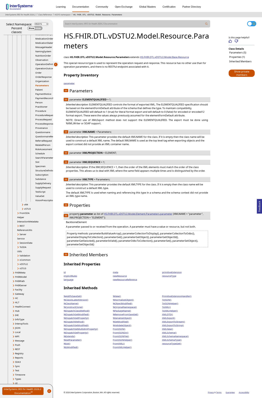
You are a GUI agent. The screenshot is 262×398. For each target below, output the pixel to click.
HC (16, 298)
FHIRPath (20, 281)
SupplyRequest (43, 187)
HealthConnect (22, 306)
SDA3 (18, 361)
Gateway (19, 293)
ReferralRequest (43, 140)
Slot (37, 161)
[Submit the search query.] (206, 23)
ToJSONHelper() (170, 303)
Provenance (41, 127)
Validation (25, 255)
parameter (69, 83)
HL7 (17, 302)
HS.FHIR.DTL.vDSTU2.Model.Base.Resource (164, 57)
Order (38, 72)
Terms (219, 392)
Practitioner (41, 106)
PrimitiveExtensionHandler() (176, 296)
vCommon (25, 259)
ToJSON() (166, 299)
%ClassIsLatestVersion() (76, 299)
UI (16, 383)
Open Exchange (124, 6)
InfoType (19, 319)
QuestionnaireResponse (47, 136)
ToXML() (166, 307)
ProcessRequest (43, 119)
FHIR (79, 14)
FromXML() (119, 343)
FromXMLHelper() (122, 347)
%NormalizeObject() (123, 299)
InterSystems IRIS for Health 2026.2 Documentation (24, 391)
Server (23, 234)
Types (18, 378)
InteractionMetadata (27, 221)
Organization (42, 81)
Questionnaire (42, 132)
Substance (40, 178)
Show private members (241, 73)
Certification (169, 6)
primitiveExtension (172, 272)
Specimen (40, 166)
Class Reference (45, 14)
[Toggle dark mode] (251, 23)
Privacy (211, 392)
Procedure (40, 110)
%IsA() (67, 343)
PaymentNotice (43, 93)
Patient (39, 89)
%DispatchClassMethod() (77, 310)
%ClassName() (71, 303)
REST (22, 225)
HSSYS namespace (63, 14)
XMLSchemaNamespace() (175, 336)
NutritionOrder (43, 55)
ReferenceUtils (24, 230)
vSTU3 (27, 208)
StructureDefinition (45, 170)
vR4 (26, 204)
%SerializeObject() (122, 317)
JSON (17, 327)
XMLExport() (168, 317)
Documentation (80, 6)
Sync (17, 366)
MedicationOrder (44, 38)
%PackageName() (122, 310)
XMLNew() (167, 328)
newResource (120, 275)
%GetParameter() (73, 339)
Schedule (40, 153)
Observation (41, 59)
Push (17, 344)
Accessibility (244, 392)
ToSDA (23, 247)
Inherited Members (240, 61)
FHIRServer (21, 285)
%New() (117, 296)
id (65, 272)
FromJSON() (119, 328)
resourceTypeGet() (171, 343)
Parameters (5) (237, 52)
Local (17, 332)
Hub (17, 310)
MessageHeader (43, 47)
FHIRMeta (20, 272)
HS (74, 14)
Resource (106, 14)
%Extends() (69, 336)
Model (98, 14)
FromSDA (25, 212)
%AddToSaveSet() (73, 296)
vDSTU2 (90, 14)
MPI (17, 336)
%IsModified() (71, 347)
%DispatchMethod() (74, 321)
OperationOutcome (45, 68)
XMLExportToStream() (173, 321)
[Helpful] (230, 41)
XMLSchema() (169, 332)
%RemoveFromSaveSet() (125, 314)
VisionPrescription (44, 200)
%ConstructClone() (73, 307)
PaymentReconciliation (47, 98)
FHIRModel (21, 276)
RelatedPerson (42, 144)
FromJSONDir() (120, 332)
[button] (241, 73)
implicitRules (70, 275)
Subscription (41, 174)
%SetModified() (121, 321)
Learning (61, 6)
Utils (19, 251)
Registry (19, 353)
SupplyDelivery (43, 183)
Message (19, 340)
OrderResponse (43, 76)
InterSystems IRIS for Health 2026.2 (20, 14)
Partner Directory (191, 6)
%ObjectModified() (122, 303)
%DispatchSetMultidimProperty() (81, 328)
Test (17, 370)
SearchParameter (44, 157)
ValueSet (39, 195)
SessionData (26, 242)
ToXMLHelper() (170, 310)
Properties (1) (237, 57)
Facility (18, 289)
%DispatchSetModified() (76, 325)
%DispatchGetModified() (76, 314)
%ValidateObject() (122, 325)
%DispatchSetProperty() (76, 332)
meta (115, 272)
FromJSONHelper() (122, 339)
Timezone (20, 374)
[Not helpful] (236, 41)
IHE (17, 315)
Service (21, 238)
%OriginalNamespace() (125, 307)
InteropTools (21, 323)
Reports (19, 357)
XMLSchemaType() (171, 339)
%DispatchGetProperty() (76, 317)
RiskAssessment (43, 149)
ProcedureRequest (44, 115)
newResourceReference (125, 279)
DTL (84, 14)
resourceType (169, 275)
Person (39, 102)
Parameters (117, 14)
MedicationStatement (46, 42)
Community (102, 6)
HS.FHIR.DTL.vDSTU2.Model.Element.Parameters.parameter (138, 214)
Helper (20, 217)
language (68, 279)
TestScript (40, 191)
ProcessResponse (44, 123)
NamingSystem (43, 51)
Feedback (259, 205)
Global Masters (147, 6)
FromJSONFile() (121, 336)
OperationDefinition (45, 64)
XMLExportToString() (173, 325)
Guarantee (230, 392)
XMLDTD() (167, 314)
